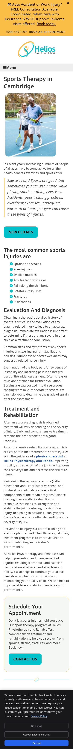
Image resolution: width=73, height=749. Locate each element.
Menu (11, 67)
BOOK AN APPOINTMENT (47, 32)
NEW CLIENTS (20, 232)
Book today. (46, 23)
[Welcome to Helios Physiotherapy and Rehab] (36, 56)
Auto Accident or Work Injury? (37, 4)
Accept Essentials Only (36, 734)
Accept (37, 742)
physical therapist (49, 456)
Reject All (36, 725)
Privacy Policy (39, 716)
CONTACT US (25, 659)
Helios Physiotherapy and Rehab (28, 461)
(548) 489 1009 (16, 32)
